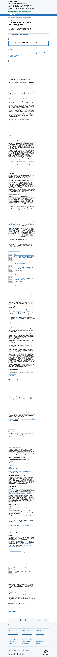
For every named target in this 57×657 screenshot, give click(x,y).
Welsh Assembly (12, 375)
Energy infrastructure (19, 17)
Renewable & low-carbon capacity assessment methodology (19, 525)
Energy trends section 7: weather (14, 251)
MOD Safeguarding (12, 462)
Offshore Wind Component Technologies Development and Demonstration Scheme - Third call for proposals (24, 278)
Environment (13, 17)
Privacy (12, 649)
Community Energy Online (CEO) (14, 510)
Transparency (38, 639)
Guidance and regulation (40, 634)
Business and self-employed (13, 634)
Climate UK (11, 522)
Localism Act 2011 (19, 318)
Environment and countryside (27, 634)
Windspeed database (12, 57)
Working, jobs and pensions (27, 643)
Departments (38, 630)
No (24, 620)
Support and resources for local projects (15, 55)
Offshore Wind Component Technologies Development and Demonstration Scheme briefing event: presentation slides (24, 267)
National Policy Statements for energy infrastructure (21, 311)
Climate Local (11, 514)
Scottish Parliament (12, 374)
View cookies (31, 11)
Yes (19, 620)
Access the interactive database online (15, 561)
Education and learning (26, 630)
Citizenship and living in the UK (13, 637)
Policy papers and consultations (41, 637)
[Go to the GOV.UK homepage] (11, 15)
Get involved (38, 643)
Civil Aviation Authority (13, 464)
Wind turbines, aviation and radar (14, 54)
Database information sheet (21, 568)
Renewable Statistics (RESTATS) (15, 551)
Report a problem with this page (42, 620)
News (37, 632)
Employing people (25, 632)
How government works (40, 641)
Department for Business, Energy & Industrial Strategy (20, 34)
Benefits (9, 630)
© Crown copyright (45, 654)
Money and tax (24, 637)
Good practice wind (12, 520)
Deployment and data (13, 56)
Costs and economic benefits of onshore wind (16, 51)
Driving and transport (12, 643)
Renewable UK (11, 465)
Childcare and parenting (12, 635)
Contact (28, 649)
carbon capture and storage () (25, 95)
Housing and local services (26, 635)
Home (9, 17)
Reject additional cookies (23, 11)
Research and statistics (40, 635)
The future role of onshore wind (14, 50)
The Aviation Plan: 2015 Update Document (15, 444)
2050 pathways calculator (25, 165)
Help (9, 649)
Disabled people (11, 641)
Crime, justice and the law (12, 639)
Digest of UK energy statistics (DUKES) (24, 543)
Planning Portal (11, 461)
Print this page (12, 61)
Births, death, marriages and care (14, 632)
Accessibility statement (22, 649)
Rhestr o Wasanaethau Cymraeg (13, 650)
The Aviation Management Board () (15, 449)
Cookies (15, 649)
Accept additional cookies (13, 11)
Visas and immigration (26, 641)
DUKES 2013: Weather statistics (13, 252)
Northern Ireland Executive (14, 377)
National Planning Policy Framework (18, 313)
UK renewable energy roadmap (15, 118)
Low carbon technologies (27, 17)
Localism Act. (22, 354)
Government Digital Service (24, 650)
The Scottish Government (13, 468)
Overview (11, 49)
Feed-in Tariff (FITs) (11, 229)
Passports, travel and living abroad (28, 639)
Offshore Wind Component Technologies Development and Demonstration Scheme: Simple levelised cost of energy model (24, 256)
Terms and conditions (33, 649)
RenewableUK (23, 399)
